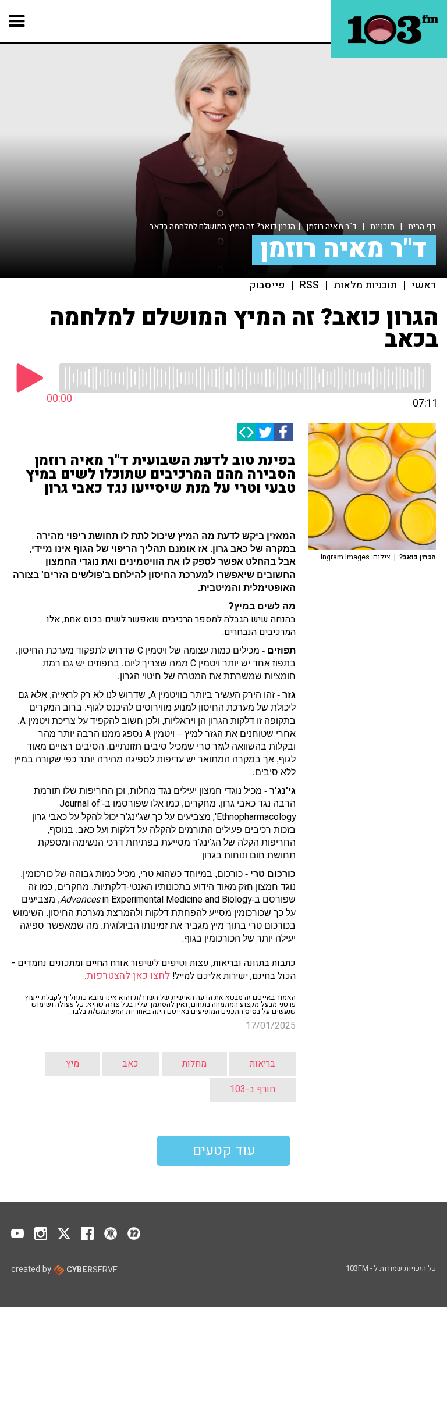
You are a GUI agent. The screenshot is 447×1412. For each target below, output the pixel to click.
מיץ (72, 1064)
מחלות (194, 1064)
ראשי (423, 285)
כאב (130, 1064)
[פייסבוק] (283, 432)
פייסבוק (267, 285)
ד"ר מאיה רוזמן (331, 226)
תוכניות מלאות (365, 285)
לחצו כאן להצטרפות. (126, 975)
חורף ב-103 (252, 1089)
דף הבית (422, 226)
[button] (17, 21)
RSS (309, 285)
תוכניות (382, 226)
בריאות (262, 1064)
